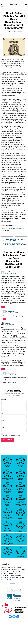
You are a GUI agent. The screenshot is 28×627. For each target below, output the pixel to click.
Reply (3, 306)
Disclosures (7, 579)
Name (3, 413)
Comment (4, 399)
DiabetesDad (9, 624)
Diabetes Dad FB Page (17, 228)
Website (3, 427)
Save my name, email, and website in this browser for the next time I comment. (12, 434)
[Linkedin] (18, 617)
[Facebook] (10, 617)
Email (3, 420)
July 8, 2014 (10, 31)
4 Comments (19, 31)
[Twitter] (14, 617)
